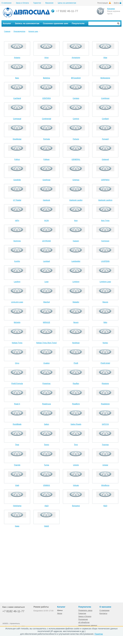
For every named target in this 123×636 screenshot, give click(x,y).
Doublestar (17, 139)
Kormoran (105, 241)
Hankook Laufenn (105, 200)
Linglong (75, 282)
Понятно (98, 634)
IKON (46, 220)
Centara (76, 98)
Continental (46, 119)
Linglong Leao (105, 282)
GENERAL (76, 159)
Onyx (17, 363)
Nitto (105, 322)
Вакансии (49, 3)
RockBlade (17, 424)
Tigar (17, 445)
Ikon (76, 220)
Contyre (76, 119)
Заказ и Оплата (22, 3)
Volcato (76, 485)
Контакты (103, 613)
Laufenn (17, 282)
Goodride (17, 180)
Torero (46, 445)
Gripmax (75, 180)
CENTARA (46, 98)
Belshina (46, 78)
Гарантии (37, 3)
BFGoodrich (76, 78)
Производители (19, 31)
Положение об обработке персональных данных (87, 622)
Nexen (76, 322)
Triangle (17, 465)
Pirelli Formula (17, 383)
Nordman (76, 343)
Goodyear (47, 180)
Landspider (75, 261)
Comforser (105, 98)
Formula (46, 139)
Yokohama (17, 506)
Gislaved (105, 159)
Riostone (105, 383)
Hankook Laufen (75, 200)
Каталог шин (33, 31)
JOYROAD (46, 241)
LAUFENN (105, 261)
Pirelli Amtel (105, 363)
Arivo (46, 57)
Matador (76, 302)
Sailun (46, 424)
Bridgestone (105, 78)
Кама (17, 526)
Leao (47, 282)
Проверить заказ (85, 610)
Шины (60, 610)
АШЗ (46, 506)
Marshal (46, 302)
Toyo (76, 445)
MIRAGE (46, 322)
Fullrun (17, 159)
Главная (7, 31)
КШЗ (105, 506)
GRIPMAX (105, 180)
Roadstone (105, 404)
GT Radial (17, 200)
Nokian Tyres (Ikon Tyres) (46, 343)
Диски (59, 613)
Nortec (105, 343)
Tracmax (105, 445)
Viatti (17, 485)
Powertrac (46, 383)
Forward (105, 139)
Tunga (46, 465)
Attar (105, 57)
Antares (17, 57)
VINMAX (46, 485)
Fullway (47, 159)
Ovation (46, 363)
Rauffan (76, 383)
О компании (6, 3)
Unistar (105, 465)
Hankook (46, 200)
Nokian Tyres (17, 343)
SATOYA (105, 424)
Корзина (111, 8)
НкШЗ (46, 526)
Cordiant (105, 119)
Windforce (105, 485)
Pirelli (76, 363)
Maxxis (105, 302)
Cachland (17, 98)
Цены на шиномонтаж (67, 3)
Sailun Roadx (75, 424)
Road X (17, 404)
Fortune (76, 139)
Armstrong (76, 57)
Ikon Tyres (105, 220)
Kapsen (76, 241)
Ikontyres (17, 241)
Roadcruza (46, 404)
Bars (17, 78)
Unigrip (76, 465)
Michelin (17, 322)
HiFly (17, 220)
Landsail (46, 261)
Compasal (17, 119)
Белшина (76, 506)
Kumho (17, 261)
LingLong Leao (17, 302)
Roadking (76, 404)
